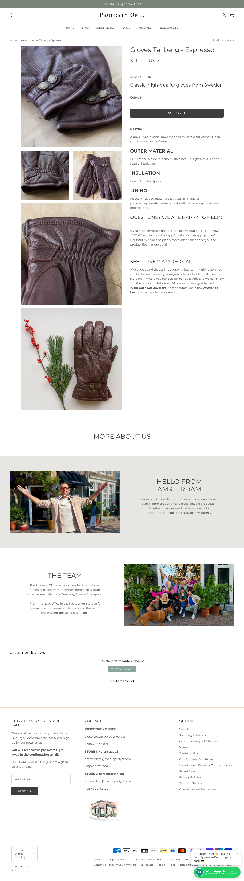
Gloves (24, 40)
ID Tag (126, 27)
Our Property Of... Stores (196, 759)
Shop (85, 27)
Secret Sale (187, 771)
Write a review (122, 669)
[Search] (12, 15)
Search (184, 729)
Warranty (185, 747)
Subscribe (24, 791)
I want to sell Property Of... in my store (206, 765)
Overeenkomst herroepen (197, 789)
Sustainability (105, 27)
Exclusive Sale (169, 27)
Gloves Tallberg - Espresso (46, 40)
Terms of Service (190, 783)
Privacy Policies (190, 777)
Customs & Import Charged (198, 741)
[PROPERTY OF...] (122, 15)
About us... (145, 27)
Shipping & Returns (193, 735)
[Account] (223, 15)
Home (70, 27)
